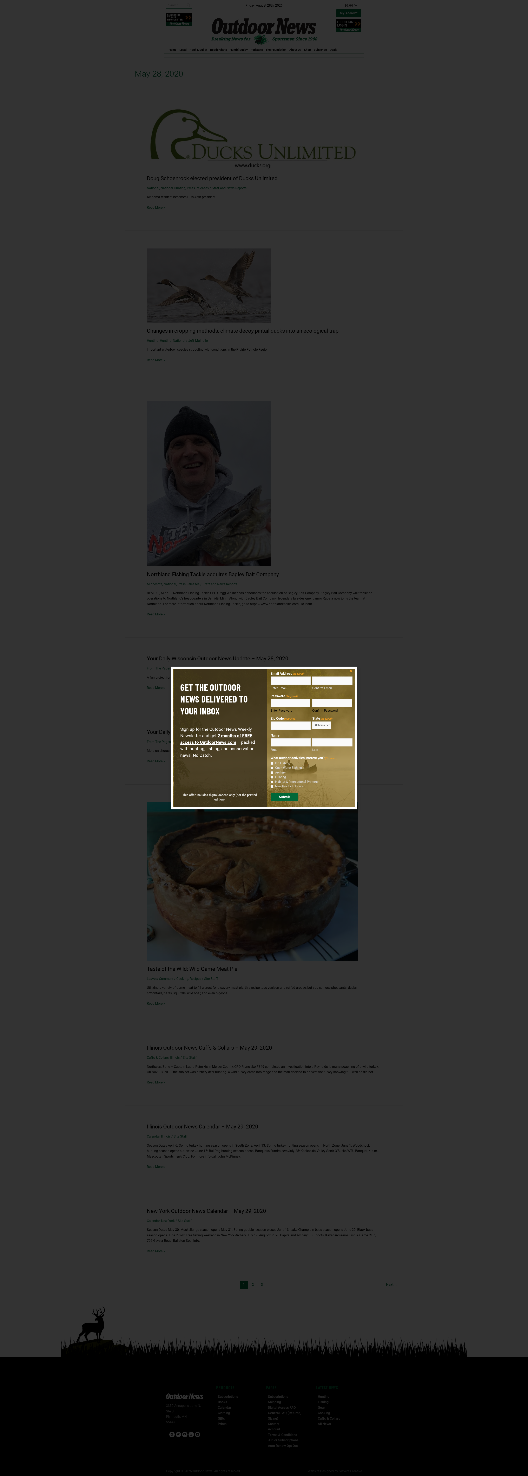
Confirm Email (322, 688)
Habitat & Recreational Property (296, 782)
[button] (351, 671)
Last (315, 750)
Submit (284, 797)
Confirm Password (325, 710)
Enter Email (278, 688)
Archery (280, 772)
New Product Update (289, 786)
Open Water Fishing (288, 768)
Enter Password (281, 710)
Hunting (280, 777)
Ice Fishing (282, 763)
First (274, 750)
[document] (264, 738)
